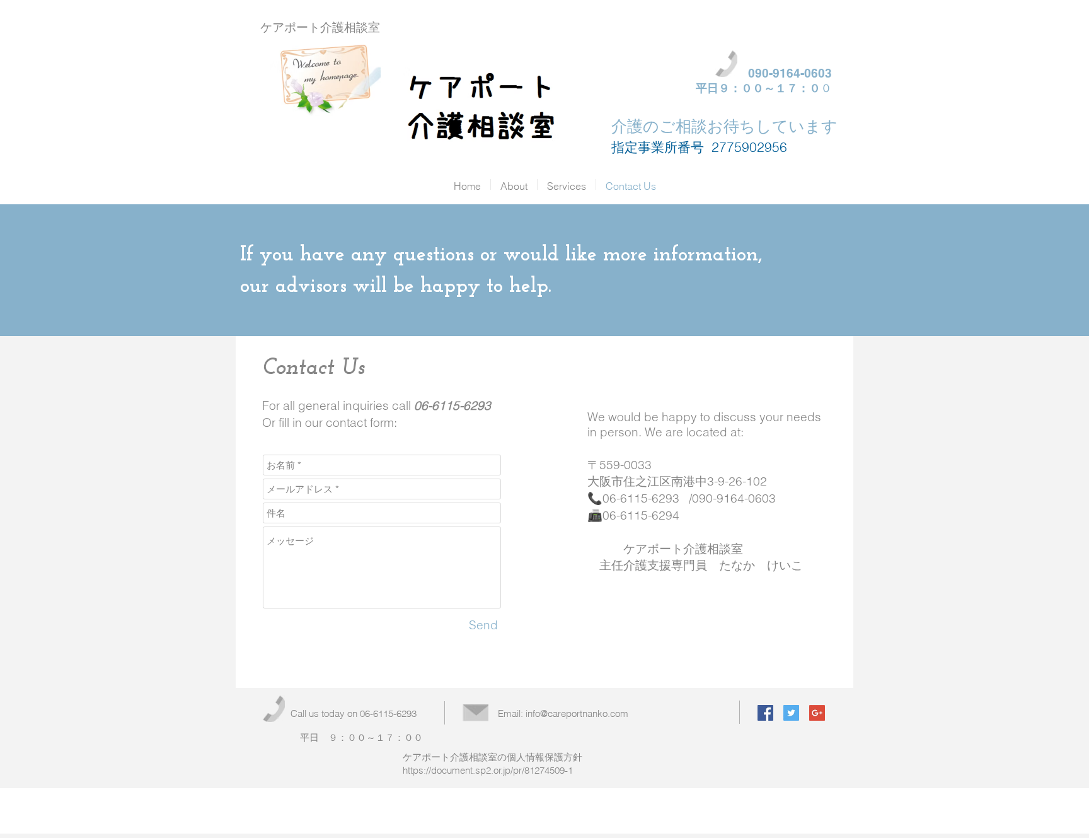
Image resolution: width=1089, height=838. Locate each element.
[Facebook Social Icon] (765, 713)
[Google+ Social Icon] (817, 713)
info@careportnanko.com (577, 713)
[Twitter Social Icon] (791, 713)
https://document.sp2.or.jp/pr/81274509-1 (488, 770)
